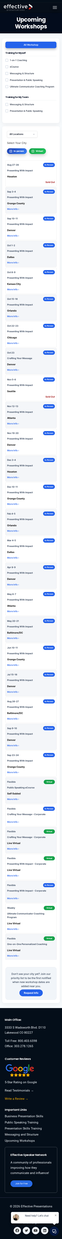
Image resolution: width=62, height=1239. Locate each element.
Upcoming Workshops (20, 1141)
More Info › (13, 209)
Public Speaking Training (21, 1122)
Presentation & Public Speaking (26, 111)
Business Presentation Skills (24, 1116)
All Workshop (31, 44)
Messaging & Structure (22, 104)
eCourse (14, 66)
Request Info (31, 992)
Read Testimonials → (19, 1090)
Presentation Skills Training (23, 1128)
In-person (19, 151)
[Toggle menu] (55, 7)
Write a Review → (16, 1099)
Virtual (39, 151)
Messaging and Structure (21, 1134)
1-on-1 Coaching (18, 60)
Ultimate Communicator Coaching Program (32, 86)
